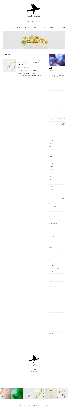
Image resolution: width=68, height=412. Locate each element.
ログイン (51, 323)
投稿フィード (52, 326)
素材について (37, 27)
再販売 (50, 219)
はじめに (51, 239)
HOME (13, 27)
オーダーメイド (38, 60)
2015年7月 (51, 163)
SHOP (30, 27)
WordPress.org (51, 333)
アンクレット (52, 296)
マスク (50, 279)
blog (24, 27)
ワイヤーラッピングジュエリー (55, 229)
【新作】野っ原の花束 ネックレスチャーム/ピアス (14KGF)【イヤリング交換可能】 (57, 118)
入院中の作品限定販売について (55, 107)
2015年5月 (51, 169)
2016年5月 (51, 159)
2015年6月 (51, 166)
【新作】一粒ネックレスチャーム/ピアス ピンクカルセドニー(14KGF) (57, 123)
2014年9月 (51, 186)
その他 (50, 310)
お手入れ (45, 27)
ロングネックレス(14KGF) (54, 268)
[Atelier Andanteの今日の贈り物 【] (51, 393)
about (19, 27)
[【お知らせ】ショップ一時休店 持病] (62, 393)
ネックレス (51, 289)
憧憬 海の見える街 (53, 223)
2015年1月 (51, 173)
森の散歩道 (51, 226)
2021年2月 (51, 143)
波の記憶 (51, 209)
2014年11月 (51, 179)
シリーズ (51, 271)
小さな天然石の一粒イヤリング (55, 286)
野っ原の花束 (52, 236)
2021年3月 (51, 140)
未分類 (50, 314)
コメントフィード (53, 330)
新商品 (50, 260)
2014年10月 (51, 182)
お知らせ (52, 27)
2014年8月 (51, 189)
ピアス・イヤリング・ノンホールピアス (26, 60)
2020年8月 (51, 150)
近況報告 (51, 113)
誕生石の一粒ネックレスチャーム (56, 242)
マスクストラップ (53, 250)
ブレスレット (52, 293)
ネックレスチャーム (53, 283)
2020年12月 (51, 146)
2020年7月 (51, 153)
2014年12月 (51, 176)
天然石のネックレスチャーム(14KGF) (57, 198)
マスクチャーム (52, 257)
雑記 (50, 216)
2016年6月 (51, 156)
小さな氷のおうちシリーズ (54, 254)
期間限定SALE (52, 233)
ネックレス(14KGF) (53, 206)
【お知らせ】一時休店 (54, 110)
